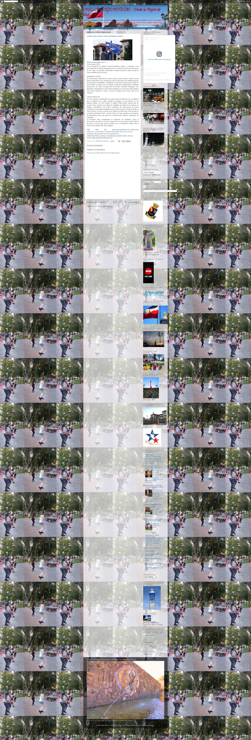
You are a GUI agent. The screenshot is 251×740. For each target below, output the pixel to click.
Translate (158, 175)
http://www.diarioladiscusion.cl (96, 62)
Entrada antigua (132, 202)
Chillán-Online (150, 551)
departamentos (148, 654)
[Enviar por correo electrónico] (122, 141)
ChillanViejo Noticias (152, 622)
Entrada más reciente (96, 202)
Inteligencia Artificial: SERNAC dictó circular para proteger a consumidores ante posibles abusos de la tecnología (154, 541)
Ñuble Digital (149, 455)
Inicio (115, 202)
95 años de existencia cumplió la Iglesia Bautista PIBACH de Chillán (158, 511)
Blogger (151, 725)
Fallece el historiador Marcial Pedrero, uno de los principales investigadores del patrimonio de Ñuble (154, 475)
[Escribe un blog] (124, 141)
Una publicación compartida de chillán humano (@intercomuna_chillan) (167, 80)
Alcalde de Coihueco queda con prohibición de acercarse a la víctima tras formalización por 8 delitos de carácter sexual (154, 459)
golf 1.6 (154, 647)
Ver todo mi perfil (148, 635)
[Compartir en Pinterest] (130, 141)
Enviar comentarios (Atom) (104, 206)
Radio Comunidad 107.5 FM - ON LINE (153, 564)
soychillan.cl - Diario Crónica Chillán (152, 536)
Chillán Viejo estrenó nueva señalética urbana (105, 36)
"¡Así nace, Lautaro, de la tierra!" (157, 525)
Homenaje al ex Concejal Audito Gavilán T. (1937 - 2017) (153, 520)
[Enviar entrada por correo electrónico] (118, 141)
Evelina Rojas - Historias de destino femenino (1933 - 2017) (154, 487)
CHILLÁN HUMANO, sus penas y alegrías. (153, 505)
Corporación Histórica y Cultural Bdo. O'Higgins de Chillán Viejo (154, 467)
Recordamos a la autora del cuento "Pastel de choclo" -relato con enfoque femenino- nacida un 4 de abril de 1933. (154, 495)
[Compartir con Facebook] (128, 141)
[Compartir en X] (126, 141)
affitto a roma (152, 646)
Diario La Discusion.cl (152, 548)
